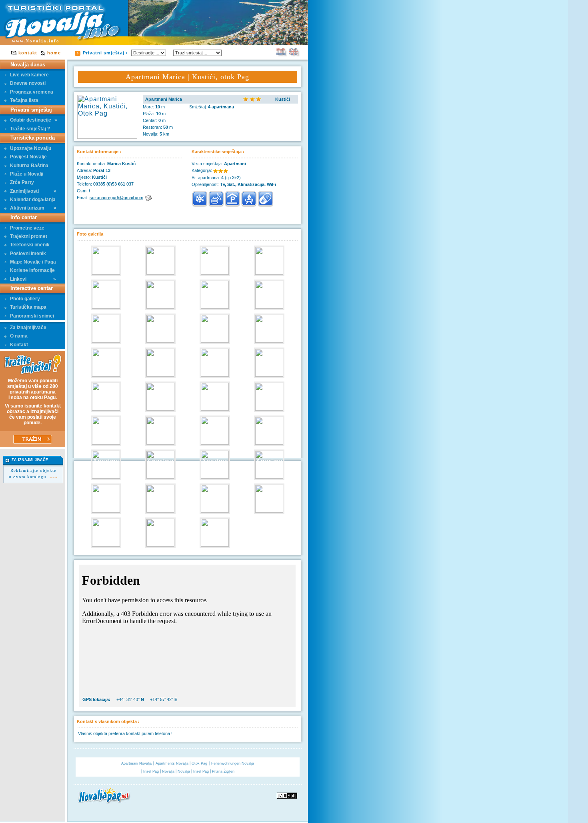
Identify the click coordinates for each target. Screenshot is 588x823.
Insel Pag (151, 771)
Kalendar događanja (33, 199)
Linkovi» (33, 279)
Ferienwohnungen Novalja (232, 763)
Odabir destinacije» (33, 120)
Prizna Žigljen (223, 771)
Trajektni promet (28, 236)
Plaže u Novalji (26, 174)
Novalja (169, 771)
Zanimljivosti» (33, 191)
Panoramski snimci (32, 316)
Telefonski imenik (30, 245)
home (54, 52)
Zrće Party (22, 182)
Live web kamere (29, 75)
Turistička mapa (28, 307)
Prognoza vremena (31, 92)
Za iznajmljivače (28, 327)
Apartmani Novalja (137, 763)
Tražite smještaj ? (30, 129)
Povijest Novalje (28, 157)
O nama (19, 336)
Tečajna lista (24, 100)
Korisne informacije (32, 270)
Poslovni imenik (28, 253)
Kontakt (19, 345)
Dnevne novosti (28, 83)
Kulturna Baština (29, 165)
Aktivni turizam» (33, 208)
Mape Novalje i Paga (33, 262)
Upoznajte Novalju (30, 148)
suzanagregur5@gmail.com (116, 197)
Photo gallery (25, 299)
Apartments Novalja (173, 763)
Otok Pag (199, 763)
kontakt (27, 52)
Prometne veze (27, 228)
